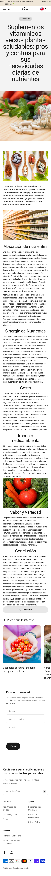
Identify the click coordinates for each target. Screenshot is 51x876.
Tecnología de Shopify (21, 868)
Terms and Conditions (12, 836)
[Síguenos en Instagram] (11, 852)
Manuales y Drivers (11, 814)
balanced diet (25, 19)
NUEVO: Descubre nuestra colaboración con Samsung (30, 2)
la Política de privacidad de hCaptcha (20, 700)
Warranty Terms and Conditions (11, 841)
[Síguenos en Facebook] (4, 852)
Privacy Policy (34, 822)
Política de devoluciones (33, 816)
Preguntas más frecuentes (34, 808)
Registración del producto (9, 808)
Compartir (27, 610)
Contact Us (7, 819)
